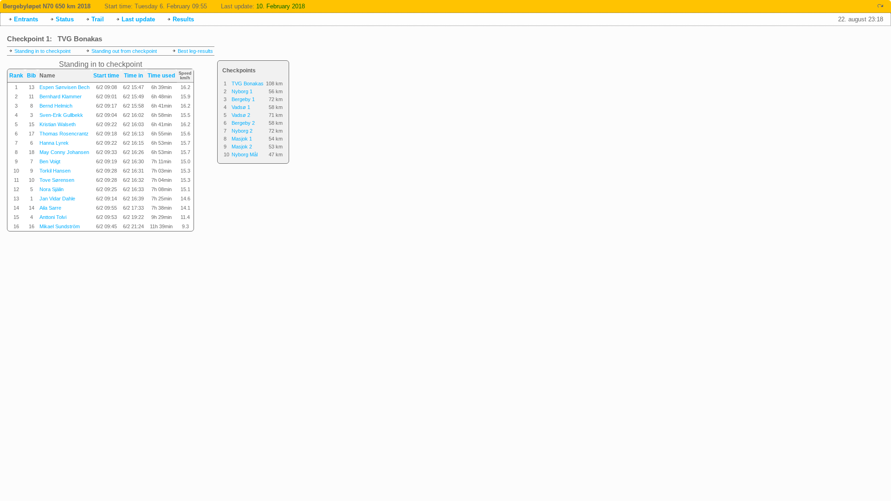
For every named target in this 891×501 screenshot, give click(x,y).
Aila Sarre (50, 208)
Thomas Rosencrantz (64, 133)
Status (65, 19)
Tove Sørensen (56, 180)
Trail (97, 19)
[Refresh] (880, 6)
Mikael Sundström (59, 226)
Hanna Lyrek (54, 143)
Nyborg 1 (242, 91)
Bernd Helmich (55, 106)
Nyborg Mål (245, 154)
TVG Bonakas (248, 83)
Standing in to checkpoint (42, 51)
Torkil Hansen (55, 170)
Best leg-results (195, 51)
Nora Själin (51, 189)
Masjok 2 (242, 146)
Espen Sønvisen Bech (64, 87)
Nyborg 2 (242, 131)
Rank (16, 75)
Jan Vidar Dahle (57, 198)
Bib (31, 75)
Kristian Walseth (57, 124)
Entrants (26, 19)
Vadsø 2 (241, 115)
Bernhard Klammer (60, 96)
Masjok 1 (242, 138)
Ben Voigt (49, 161)
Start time (106, 75)
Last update (138, 19)
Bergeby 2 (243, 123)
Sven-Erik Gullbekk (61, 115)
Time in (133, 75)
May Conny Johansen (64, 152)
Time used (161, 75)
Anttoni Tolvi (52, 217)
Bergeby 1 (243, 99)
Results (183, 19)
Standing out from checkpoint (124, 51)
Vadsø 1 (241, 107)
